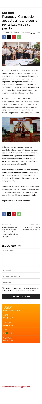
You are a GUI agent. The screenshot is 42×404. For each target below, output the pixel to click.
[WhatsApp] (19, 37)
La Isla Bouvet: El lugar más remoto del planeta (31, 228)
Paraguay (11, 13)
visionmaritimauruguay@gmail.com (16, 387)
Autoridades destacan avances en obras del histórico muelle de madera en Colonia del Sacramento (10, 231)
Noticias (5, 13)
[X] (9, 37)
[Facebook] (4, 37)
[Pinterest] (14, 37)
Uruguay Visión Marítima (12, 32)
